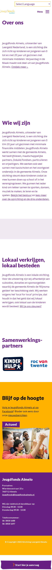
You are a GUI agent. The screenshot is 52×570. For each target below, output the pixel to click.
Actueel (11, 424)
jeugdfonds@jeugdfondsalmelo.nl (18, 494)
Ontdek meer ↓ (19, 66)
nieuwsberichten (17, 415)
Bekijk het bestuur (21, 195)
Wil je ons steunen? (30, 306)
